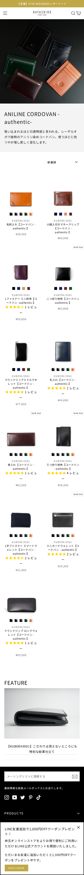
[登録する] (75, 776)
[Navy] (16, 214)
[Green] (26, 214)
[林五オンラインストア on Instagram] (6, 797)
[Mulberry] (70, 214)
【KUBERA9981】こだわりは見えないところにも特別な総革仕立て (42, 749)
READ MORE (16, 868)
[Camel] (31, 214)
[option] (42, 4)
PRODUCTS (13, 813)
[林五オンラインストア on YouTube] (14, 797)
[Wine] (21, 214)
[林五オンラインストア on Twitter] (22, 797)
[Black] (11, 214)
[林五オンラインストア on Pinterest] (30, 797)
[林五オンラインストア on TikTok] (38, 797)
